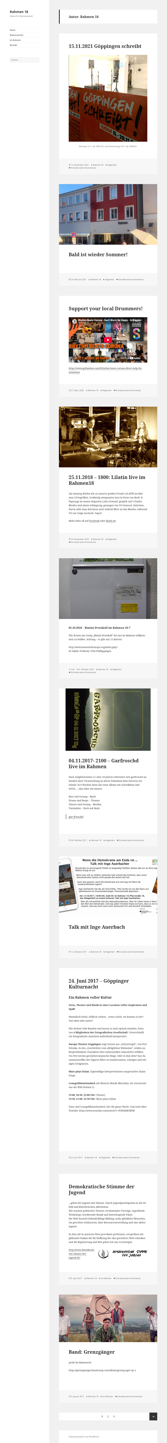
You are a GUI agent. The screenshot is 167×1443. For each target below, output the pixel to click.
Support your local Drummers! (106, 308)
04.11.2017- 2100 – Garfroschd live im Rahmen (104, 763)
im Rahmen (106, 1278)
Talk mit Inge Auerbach (97, 927)
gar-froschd (76, 817)
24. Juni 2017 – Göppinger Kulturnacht (99, 983)
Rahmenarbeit (16, 35)
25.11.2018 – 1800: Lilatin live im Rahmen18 (107, 480)
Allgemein (112, 165)
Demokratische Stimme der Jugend (101, 1189)
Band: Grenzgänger (92, 1352)
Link (73, 669)
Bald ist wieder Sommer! (98, 254)
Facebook (94, 520)
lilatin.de (111, 520)
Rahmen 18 (19, 11)
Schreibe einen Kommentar (83, 167)
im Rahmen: (15, 40)
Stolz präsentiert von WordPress (84, 1436)
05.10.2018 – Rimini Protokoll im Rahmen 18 (98, 627)
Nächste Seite (153, 1416)
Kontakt (13, 45)
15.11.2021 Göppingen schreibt (105, 46)
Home (12, 30)
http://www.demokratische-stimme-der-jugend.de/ (81, 1253)
